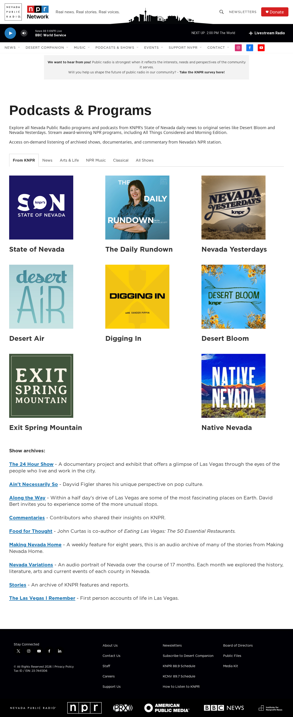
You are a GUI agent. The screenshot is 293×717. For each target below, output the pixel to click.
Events (151, 47)
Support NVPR (183, 47)
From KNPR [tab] (24, 160)
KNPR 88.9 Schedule (179, 666)
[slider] (31, 33)
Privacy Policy (64, 667)
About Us (110, 646)
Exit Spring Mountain (45, 427)
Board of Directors (238, 646)
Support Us (112, 687)
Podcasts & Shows (114, 47)
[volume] (24, 33)
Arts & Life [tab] (69, 160)
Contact (216, 47)
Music (80, 47)
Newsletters (243, 12)
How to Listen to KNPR (181, 687)
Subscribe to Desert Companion (188, 656)
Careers (109, 676)
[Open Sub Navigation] (19, 47)
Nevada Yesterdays (234, 249)
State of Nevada (37, 249)
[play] (10, 33)
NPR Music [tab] (96, 160)
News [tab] (47, 160)
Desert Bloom (225, 338)
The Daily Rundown (139, 249)
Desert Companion (45, 47)
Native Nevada (226, 427)
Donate (277, 12)
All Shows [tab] (145, 160)
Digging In (123, 338)
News (10, 47)
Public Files (232, 656)
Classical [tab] (120, 160)
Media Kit (230, 666)
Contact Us (111, 656)
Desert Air (26, 338)
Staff (106, 666)
